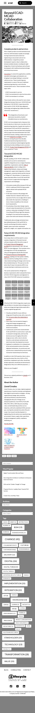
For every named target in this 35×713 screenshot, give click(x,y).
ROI (28, 626)
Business (6, 532)
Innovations (7, 74)
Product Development (22, 622)
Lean (6, 604)
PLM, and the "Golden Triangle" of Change (14, 484)
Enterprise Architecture (12, 575)
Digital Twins (8, 571)
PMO (21, 616)
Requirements (20, 625)
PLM (17, 23)
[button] (5, 3)
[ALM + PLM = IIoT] (9, 431)
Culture (25, 545)
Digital (11, 561)
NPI (14, 609)
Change (12, 539)
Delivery (9, 555)
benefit (13, 522)
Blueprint (6, 525)
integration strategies (16, 136)
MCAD (9, 455)
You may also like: (9, 423)
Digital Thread (11, 567)
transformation (17, 654)
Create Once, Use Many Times (11, 495)
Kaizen (14, 595)
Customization (10, 549)
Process (14, 455)
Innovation (11, 23)
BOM (18, 527)
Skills (18, 629)
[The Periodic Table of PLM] (22, 431)
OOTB (22, 608)
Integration (13, 590)
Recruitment (8, 626)
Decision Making (24, 549)
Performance (9, 613)
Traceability (6, 649)
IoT (6, 596)
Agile (5, 522)
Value (9, 661)
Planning (22, 612)
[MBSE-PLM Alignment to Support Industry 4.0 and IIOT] (9, 441)
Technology (13, 644)
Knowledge (20, 600)
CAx (6, 23)
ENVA (26, 575)
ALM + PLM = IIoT (8, 434)
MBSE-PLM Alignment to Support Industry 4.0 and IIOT (9, 447)
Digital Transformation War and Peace (14, 473)
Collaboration (10, 545)
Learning (15, 604)
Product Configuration (23, 619)
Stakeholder (13, 637)
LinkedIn (25, 375)
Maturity (26, 604)
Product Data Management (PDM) (19, 147)
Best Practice (23, 522)
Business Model (19, 532)
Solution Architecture (10, 632)
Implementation (14, 583)
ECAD (4, 455)
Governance (6, 578)
